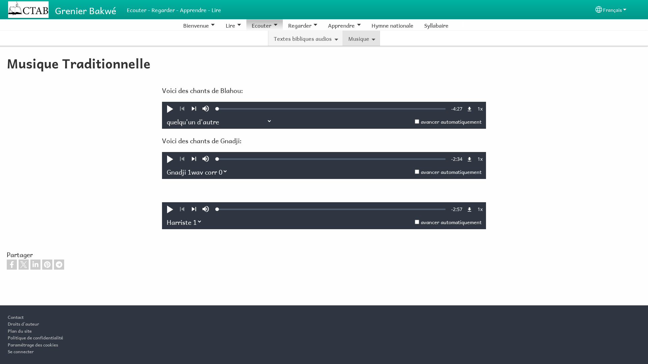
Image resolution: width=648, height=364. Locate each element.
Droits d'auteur (23, 323)
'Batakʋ (462, 25)
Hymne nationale (392, 25)
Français (612, 9)
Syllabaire (436, 25)
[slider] (331, 109)
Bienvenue (196, 25)
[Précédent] (182, 109)
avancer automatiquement (451, 121)
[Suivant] (194, 109)
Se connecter (21, 350)
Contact (16, 316)
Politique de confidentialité (35, 337)
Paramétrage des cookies (33, 344)
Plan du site (20, 330)
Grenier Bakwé (85, 9)
